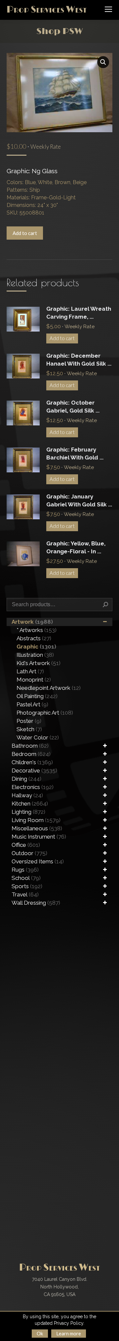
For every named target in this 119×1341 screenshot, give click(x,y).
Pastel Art (32, 704)
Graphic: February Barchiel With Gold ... (74, 453)
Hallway (27, 795)
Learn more (68, 1333)
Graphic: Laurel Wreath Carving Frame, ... (78, 312)
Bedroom (31, 754)
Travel (25, 894)
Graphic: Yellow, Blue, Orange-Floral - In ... (75, 547)
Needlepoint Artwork (49, 688)
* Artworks (37, 630)
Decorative (34, 770)
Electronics (33, 787)
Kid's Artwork (38, 663)
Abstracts (34, 638)
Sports (27, 886)
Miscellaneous (37, 828)
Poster (29, 721)
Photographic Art (45, 712)
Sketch (29, 729)
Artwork (32, 621)
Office (26, 845)
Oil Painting (37, 696)
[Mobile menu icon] (108, 9)
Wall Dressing (36, 902)
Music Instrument (39, 836)
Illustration (35, 654)
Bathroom (30, 745)
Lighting (28, 812)
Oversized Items (38, 861)
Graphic (36, 646)
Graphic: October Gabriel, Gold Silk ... (72, 406)
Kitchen (30, 803)
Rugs (25, 869)
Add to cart (25, 233)
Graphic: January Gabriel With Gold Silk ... (79, 500)
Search (105, 604)
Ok (40, 1333)
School (26, 878)
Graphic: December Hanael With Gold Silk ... (78, 359)
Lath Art (30, 671)
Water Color (38, 737)
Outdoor (29, 853)
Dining (26, 778)
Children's (32, 762)
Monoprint (34, 679)
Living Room (36, 820)
